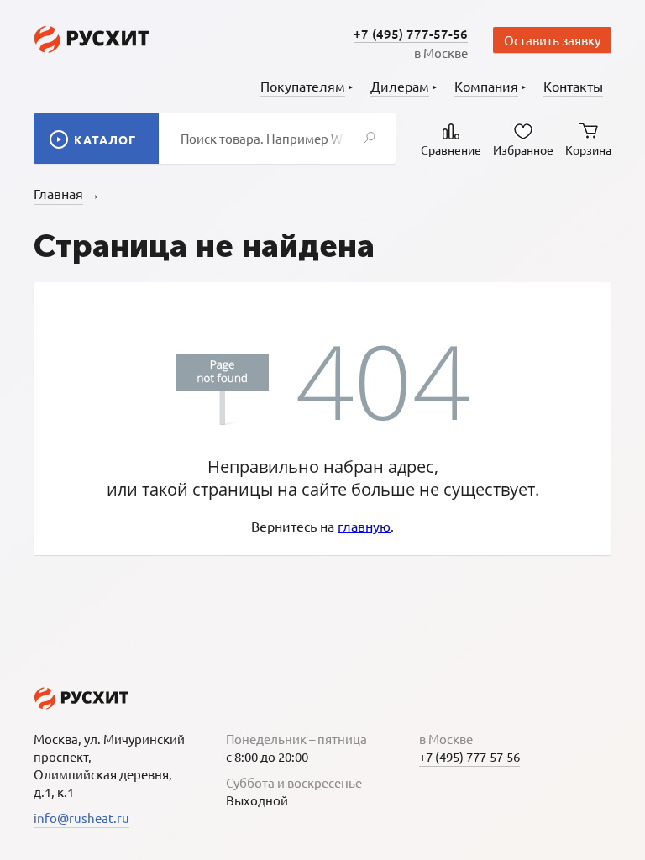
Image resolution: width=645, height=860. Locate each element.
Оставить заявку (552, 40)
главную (364, 525)
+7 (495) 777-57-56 (411, 33)
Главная (58, 193)
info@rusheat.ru (81, 818)
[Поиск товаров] (369, 138)
